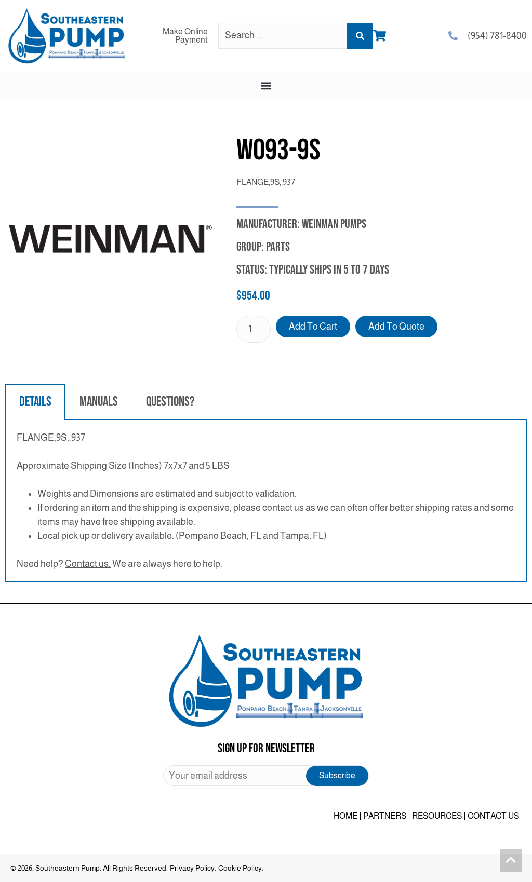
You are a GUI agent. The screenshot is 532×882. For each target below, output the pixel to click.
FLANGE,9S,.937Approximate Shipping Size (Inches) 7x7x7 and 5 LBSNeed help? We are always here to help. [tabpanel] (265, 500)
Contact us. (88, 564)
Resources (437, 815)
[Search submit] (360, 36)
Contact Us (493, 815)
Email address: (266, 775)
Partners (384, 815)
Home (345, 815)
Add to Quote (396, 326)
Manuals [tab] (98, 402)
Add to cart (313, 326)
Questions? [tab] (170, 402)
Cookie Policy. (240, 868)
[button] (266, 85)
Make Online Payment (185, 35)
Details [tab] (35, 402)
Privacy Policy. (193, 868)
